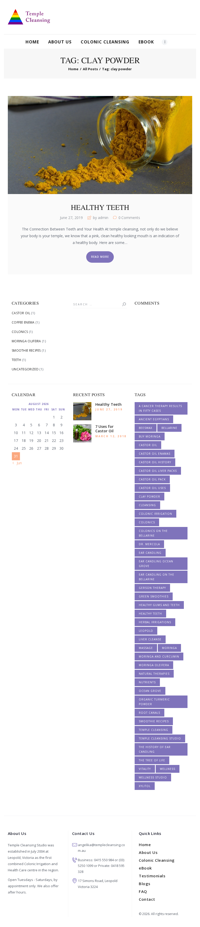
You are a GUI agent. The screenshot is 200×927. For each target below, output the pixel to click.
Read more (100, 257)
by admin (100, 217)
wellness (167, 769)
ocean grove (150, 691)
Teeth (16, 360)
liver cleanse (150, 639)
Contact (147, 899)
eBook (145, 868)
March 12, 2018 (110, 436)
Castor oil (148, 445)
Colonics (20, 332)
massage (146, 648)
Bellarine (169, 428)
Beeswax (145, 428)
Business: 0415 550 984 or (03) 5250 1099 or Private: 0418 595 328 (101, 866)
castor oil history (155, 462)
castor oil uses (152, 488)
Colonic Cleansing (157, 860)
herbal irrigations (155, 622)
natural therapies (154, 673)
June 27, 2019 (71, 217)
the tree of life (152, 760)
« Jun (18, 462)
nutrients (147, 682)
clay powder (149, 496)
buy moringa (149, 436)
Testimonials (152, 875)
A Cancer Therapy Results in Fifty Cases (160, 408)
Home (73, 69)
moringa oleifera (154, 665)
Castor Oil (21, 313)
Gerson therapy (152, 588)
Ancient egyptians (154, 419)
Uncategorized (25, 369)
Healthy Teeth (100, 207)
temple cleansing (153, 730)
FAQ (143, 891)
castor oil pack (152, 479)
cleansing (147, 505)
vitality (145, 769)
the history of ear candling (155, 749)
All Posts (90, 69)
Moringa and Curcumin (159, 656)
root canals (149, 712)
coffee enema (23, 322)
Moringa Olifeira (26, 341)
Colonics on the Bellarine (153, 533)
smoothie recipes (154, 721)
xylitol (145, 786)
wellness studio (153, 777)
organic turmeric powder (154, 702)
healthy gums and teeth (159, 605)
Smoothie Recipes (26, 350)
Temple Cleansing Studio (160, 738)
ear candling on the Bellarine (156, 577)
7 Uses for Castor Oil (104, 428)
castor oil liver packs (158, 471)
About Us (148, 852)
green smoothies (153, 596)
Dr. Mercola (149, 544)
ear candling (150, 553)
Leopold (146, 631)
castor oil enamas (154, 453)
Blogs (145, 883)
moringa (169, 648)
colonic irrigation (155, 514)
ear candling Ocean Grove (156, 563)
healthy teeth (150, 613)
